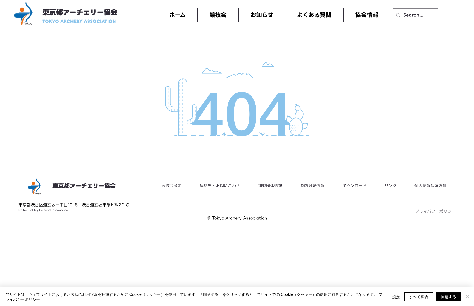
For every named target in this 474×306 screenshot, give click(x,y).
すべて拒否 (418, 296)
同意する (448, 296)
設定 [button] (396, 296)
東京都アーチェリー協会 (79, 12)
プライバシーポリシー (435, 211)
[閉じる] (467, 297)
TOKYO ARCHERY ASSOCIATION (79, 21)
